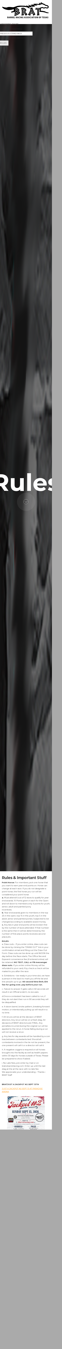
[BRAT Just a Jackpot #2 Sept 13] (26, 1120)
